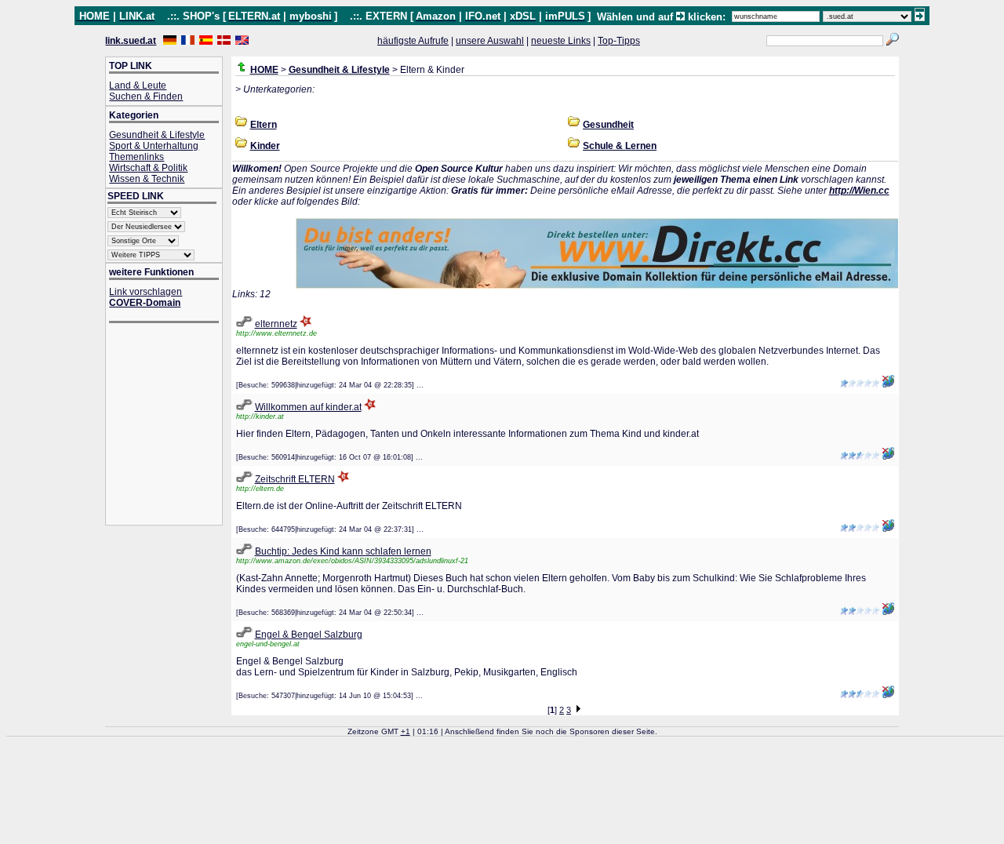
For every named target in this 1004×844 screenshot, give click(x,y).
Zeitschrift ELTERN (295, 479)
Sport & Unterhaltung (153, 145)
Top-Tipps (619, 40)
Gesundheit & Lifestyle (157, 134)
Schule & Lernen (620, 145)
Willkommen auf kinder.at (308, 407)
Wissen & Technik (146, 178)
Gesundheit (608, 124)
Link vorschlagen (145, 291)
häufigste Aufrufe (413, 40)
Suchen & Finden (146, 96)
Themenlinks (136, 156)
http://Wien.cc (859, 190)
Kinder (265, 145)
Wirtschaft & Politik (148, 167)
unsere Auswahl (490, 40)
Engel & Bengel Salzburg (308, 634)
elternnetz (276, 323)
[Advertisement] (172, 425)
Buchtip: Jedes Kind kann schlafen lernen (343, 551)
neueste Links (561, 40)
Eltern (263, 124)
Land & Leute (137, 85)
